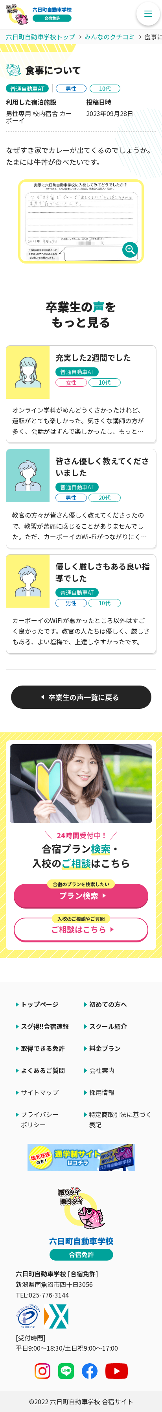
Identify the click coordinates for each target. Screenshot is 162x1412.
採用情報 (101, 1092)
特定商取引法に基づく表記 (120, 1119)
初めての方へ (108, 1004)
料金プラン (105, 1048)
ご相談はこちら (78, 926)
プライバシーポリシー (40, 1119)
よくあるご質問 (43, 1070)
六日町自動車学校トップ (40, 36)
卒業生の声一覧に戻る (83, 697)
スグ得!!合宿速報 (45, 1026)
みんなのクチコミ (110, 36)
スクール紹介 (108, 1026)
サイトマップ (40, 1092)
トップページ (40, 1004)
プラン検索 (81, 892)
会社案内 (101, 1070)
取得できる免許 (43, 1048)
